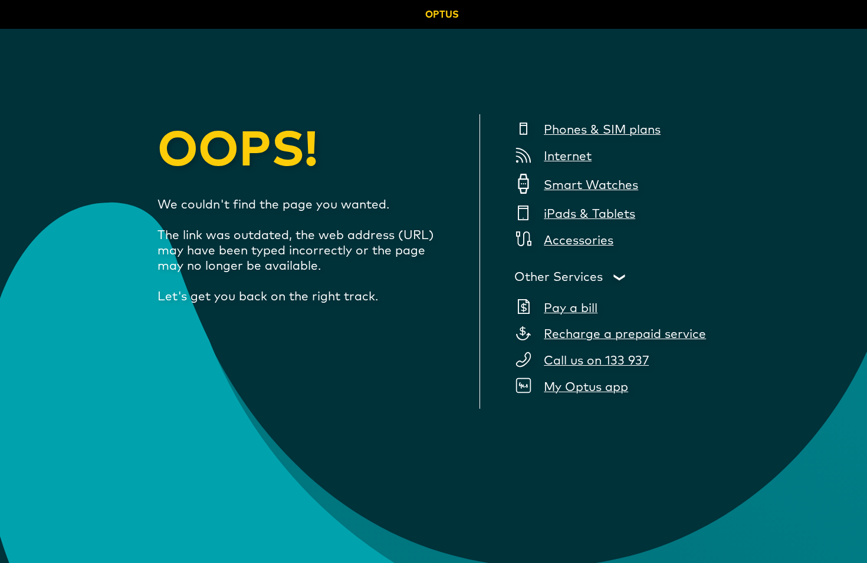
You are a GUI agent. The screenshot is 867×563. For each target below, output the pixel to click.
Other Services (558, 277)
